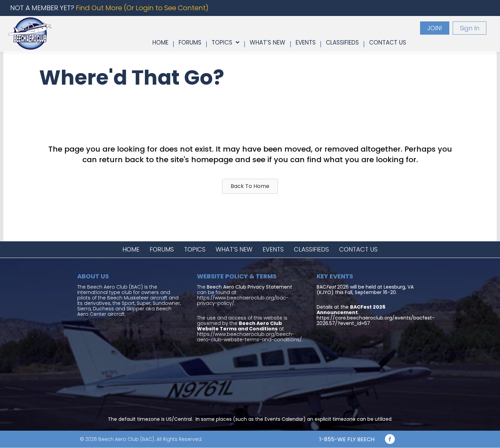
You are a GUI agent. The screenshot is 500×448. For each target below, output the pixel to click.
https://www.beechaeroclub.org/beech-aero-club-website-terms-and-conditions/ (249, 337)
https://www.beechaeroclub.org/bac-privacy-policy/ (242, 300)
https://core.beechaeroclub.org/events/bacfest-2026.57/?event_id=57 (376, 320)
